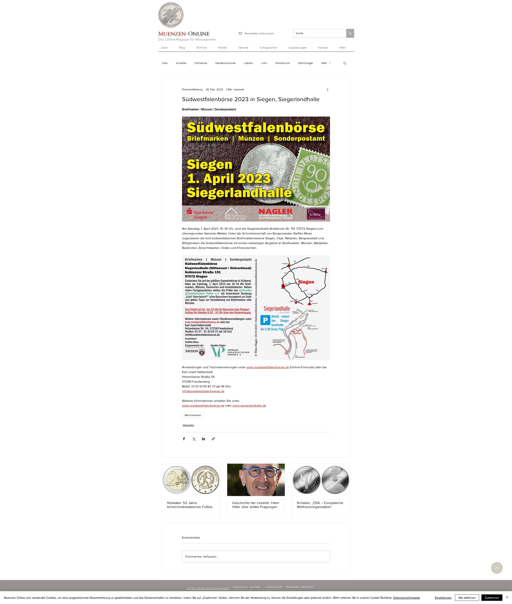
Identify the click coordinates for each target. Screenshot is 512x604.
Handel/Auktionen (225, 63)
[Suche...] (350, 33)
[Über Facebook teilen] (184, 439)
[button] (345, 49)
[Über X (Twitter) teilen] (194, 439)
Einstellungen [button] (443, 598)
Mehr (324, 63)
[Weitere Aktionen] (327, 89)
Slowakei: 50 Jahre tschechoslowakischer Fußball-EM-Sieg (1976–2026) (191, 505)
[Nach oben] (497, 568)
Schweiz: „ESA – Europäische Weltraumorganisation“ (320, 505)
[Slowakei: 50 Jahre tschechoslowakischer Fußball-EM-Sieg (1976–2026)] (191, 480)
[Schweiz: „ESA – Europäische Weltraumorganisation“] (321, 480)
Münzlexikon (282, 63)
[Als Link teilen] (213, 439)
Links (264, 63)
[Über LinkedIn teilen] (203, 439)
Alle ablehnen (467, 598)
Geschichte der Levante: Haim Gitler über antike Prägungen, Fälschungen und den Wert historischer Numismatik (255, 505)
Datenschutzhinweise (406, 598)
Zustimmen (492, 598)
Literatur (248, 63)
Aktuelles (181, 63)
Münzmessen (193, 415)
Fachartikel (201, 63)
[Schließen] (507, 597)
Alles (165, 63)
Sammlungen (305, 63)
